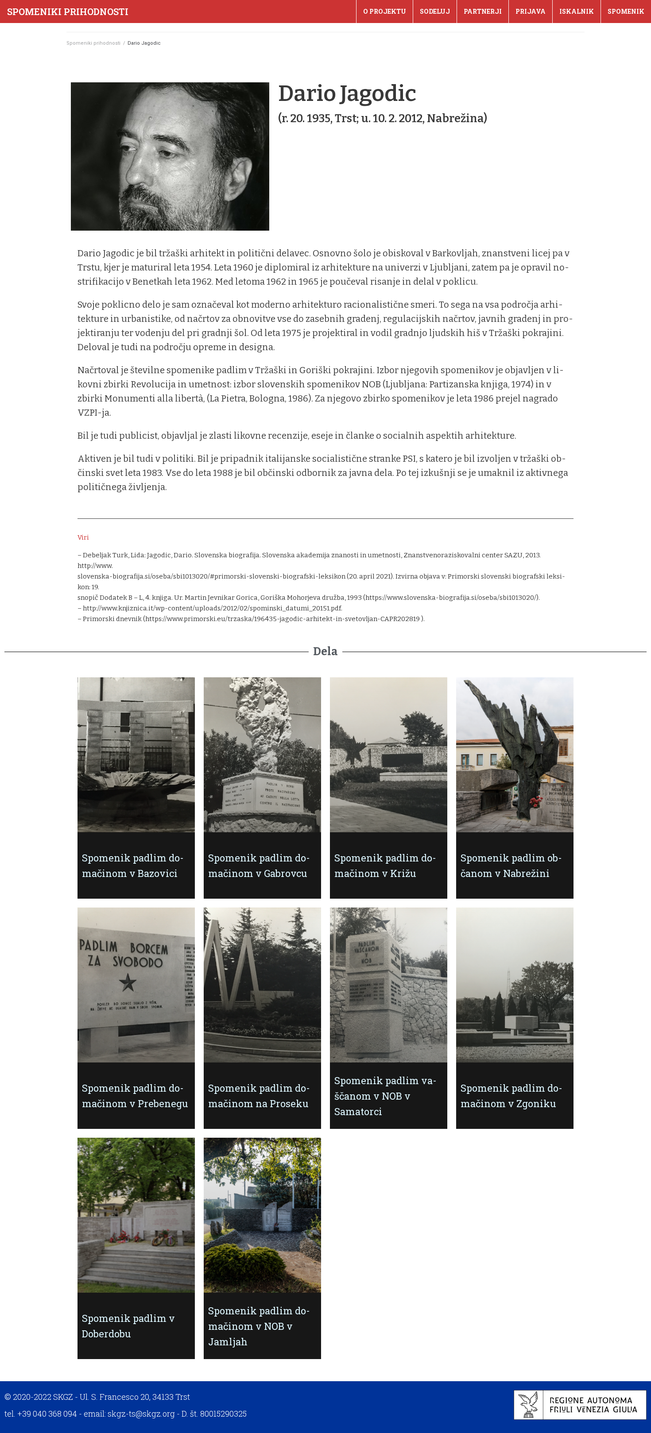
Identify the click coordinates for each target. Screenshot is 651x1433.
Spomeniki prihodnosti (67, 11)
